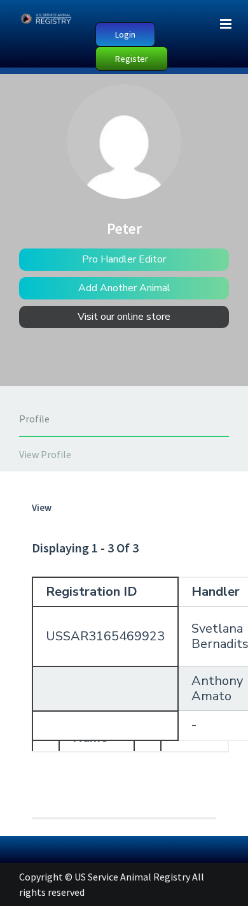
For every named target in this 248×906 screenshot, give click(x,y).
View (42, 507)
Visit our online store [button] (124, 317)
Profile (34, 418)
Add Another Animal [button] (124, 288)
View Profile (45, 454)
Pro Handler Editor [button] (124, 259)
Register (131, 58)
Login (125, 34)
